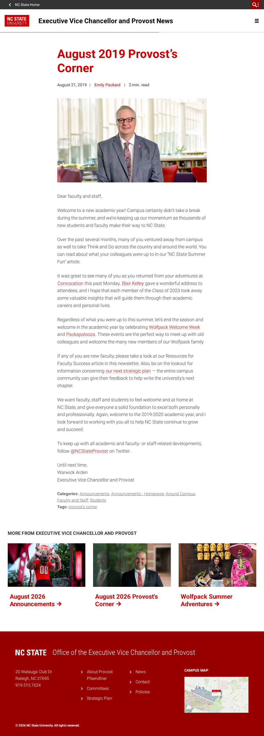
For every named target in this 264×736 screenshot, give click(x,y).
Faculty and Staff (72, 500)
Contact (143, 681)
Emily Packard (107, 84)
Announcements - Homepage (137, 493)
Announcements (94, 493)
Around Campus (180, 493)
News (141, 671)
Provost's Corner (83, 506)
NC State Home (27, 5)
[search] (255, 4)
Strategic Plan (99, 698)
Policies (143, 691)
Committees (98, 688)
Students (98, 500)
